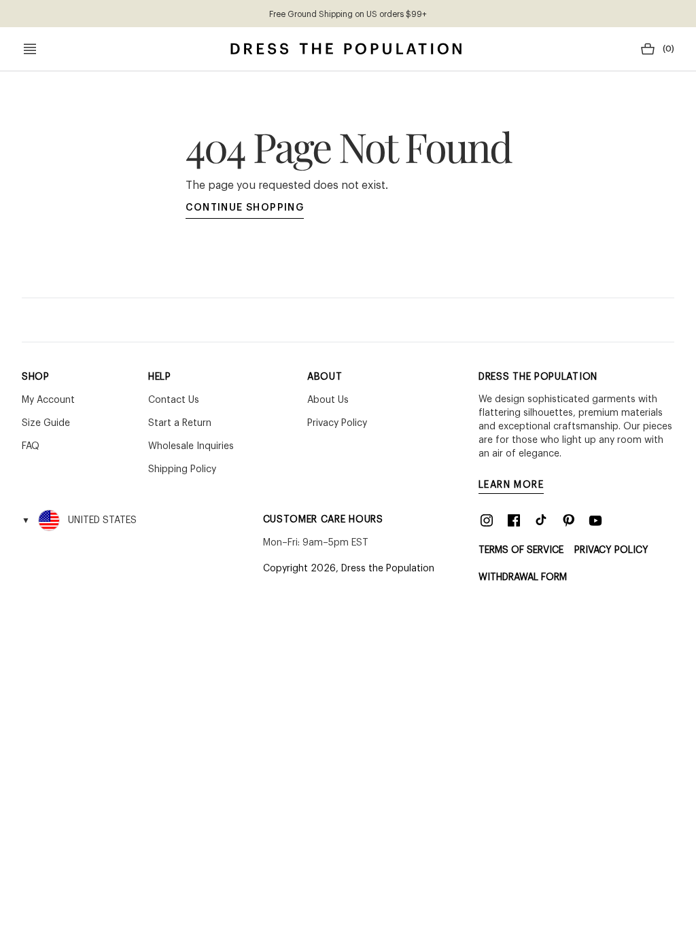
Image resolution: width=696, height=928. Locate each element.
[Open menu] (30, 49)
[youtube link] (595, 520)
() (668, 49)
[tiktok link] (541, 520)
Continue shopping (245, 208)
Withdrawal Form (522, 577)
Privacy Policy (611, 550)
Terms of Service (520, 550)
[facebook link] (514, 520)
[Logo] (346, 49)
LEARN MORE (511, 485)
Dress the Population (387, 568)
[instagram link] (486, 520)
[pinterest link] (568, 520)
